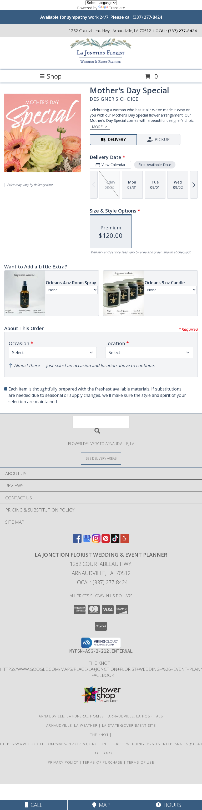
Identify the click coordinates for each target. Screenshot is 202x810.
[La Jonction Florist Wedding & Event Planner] (101, 62)
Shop (54, 76)
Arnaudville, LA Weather (72, 725)
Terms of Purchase (102, 762)
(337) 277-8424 (182, 30)
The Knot (100, 663)
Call (35, 804)
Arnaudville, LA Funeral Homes (71, 716)
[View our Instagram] (96, 541)
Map (103, 804)
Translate (117, 7)
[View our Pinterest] (106, 541)
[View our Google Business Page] (87, 541)
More (97, 126)
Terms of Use (140, 762)
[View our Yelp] (124, 541)
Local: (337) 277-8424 (101, 582)
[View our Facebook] (77, 541)
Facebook (102, 675)
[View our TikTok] (115, 541)
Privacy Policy (63, 762)
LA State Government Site (129, 725)
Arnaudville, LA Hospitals (135, 716)
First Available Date (154, 164)
